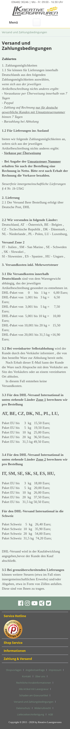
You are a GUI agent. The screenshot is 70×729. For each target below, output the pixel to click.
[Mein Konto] (55, 22)
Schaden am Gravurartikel (33, 695)
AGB (50, 714)
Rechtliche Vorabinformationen (33, 682)
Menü (13, 22)
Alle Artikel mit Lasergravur (34, 689)
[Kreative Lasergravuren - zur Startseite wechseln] (35, 12)
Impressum (55, 670)
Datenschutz (23, 708)
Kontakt (26, 676)
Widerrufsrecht (42, 708)
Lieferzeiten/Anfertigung (30, 714)
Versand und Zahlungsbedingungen (33, 701)
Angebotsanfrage (35, 670)
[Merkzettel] (45, 22)
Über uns (40, 676)
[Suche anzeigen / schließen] (36, 22)
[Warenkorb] (64, 22)
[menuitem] (10, 22)
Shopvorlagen (13, 670)
